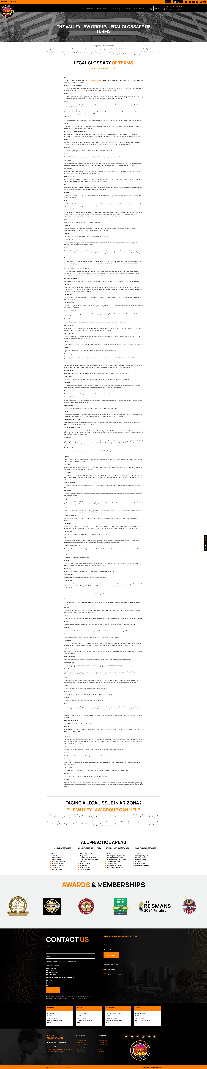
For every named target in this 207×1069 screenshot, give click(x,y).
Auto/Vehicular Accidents (143, 854)
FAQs (100, 1047)
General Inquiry (51, 968)
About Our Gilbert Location (84, 1020)
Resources (142, 9)
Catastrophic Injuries (141, 856)
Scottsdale (50, 984)
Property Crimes (85, 863)
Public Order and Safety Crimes (117, 859)
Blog (150, 9)
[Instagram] (197, 2)
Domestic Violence (58, 863)
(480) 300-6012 (177, 6)
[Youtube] (201, 2)
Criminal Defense (102, 9)
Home (49, 40)
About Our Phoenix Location (55, 1020)
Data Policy (158, 1067)
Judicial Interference (113, 861)
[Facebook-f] (186, 2)
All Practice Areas (81, 1040)
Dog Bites (138, 861)
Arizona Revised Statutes (94, 80)
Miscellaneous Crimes (114, 865)
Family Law (89, 9)
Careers (134, 9)
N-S (107, 68)
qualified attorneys (129, 824)
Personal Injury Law (82, 1047)
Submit (53, 990)
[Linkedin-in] (190, 2)
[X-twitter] (193, 2)
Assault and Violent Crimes (88, 858)
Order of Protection (58, 865)
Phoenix (49, 980)
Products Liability (140, 863)
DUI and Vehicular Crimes (87, 854)
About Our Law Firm (104, 1040)
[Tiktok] (204, 2)
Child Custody (56, 858)
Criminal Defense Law (82, 1044)
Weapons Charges (85, 869)
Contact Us (102, 1051)
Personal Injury (115, 9)
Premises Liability (140, 859)
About (81, 9)
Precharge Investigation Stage (116, 856)
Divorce (54, 854)
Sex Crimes (83, 865)
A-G (92, 68)
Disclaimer (152, 1067)
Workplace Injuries (140, 858)
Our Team (127, 9)
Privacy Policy (65, 995)
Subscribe (111, 955)
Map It (49, 1022)
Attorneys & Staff (103, 1042)
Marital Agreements (58, 861)
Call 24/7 (169, 6)
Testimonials (80, 1049)
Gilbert (49, 982)
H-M (99, 68)
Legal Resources (103, 1044)
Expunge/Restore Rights (115, 858)
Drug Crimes (83, 856)
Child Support (56, 859)
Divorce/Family (51, 970)
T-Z (115, 68)
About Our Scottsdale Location (114, 1020)
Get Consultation (205, 543)
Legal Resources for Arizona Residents (61, 40)
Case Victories (81, 1051)
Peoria (49, 986)
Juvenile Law (56, 867)
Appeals (54, 856)
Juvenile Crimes (112, 863)
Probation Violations (113, 854)
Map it (107, 1022)
